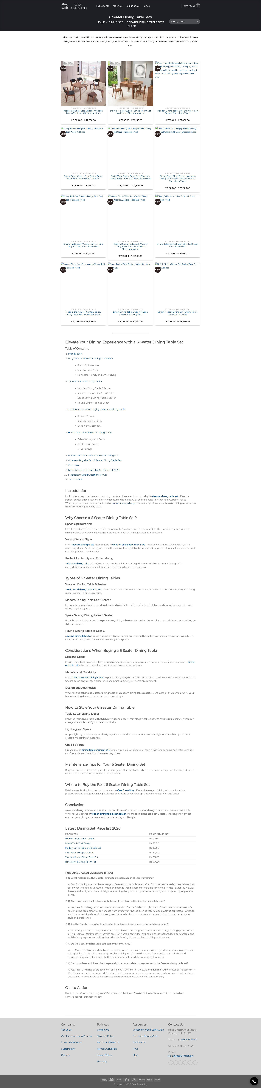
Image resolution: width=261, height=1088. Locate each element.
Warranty (102, 1061)
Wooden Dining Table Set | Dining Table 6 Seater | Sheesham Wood (177, 112)
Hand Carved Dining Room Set (80, 862)
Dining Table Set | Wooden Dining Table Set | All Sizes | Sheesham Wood (83, 245)
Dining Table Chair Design (78, 843)
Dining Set (115, 22)
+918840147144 (189, 1039)
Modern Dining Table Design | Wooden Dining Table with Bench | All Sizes (83, 112)
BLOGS (147, 6)
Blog (135, 1055)
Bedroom (118, 6)
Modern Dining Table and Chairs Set (83, 848)
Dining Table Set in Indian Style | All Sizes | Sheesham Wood (177, 245)
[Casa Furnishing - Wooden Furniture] (74, 6)
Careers (65, 1055)
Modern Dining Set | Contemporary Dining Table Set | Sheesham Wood (83, 313)
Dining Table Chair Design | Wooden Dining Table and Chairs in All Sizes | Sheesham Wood (178, 178)
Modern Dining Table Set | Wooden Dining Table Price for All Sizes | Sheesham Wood (130, 246)
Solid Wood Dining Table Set (79, 852)
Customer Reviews (71, 1042)
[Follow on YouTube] (195, 1062)
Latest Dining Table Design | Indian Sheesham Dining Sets (130, 313)
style (149, 37)
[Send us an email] (180, 1062)
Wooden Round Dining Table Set (81, 857)
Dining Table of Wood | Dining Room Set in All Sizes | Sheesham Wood (130, 112)
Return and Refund (108, 1042)
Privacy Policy (104, 1055)
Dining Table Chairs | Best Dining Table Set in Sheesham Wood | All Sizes (83, 177)
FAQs (135, 1049)
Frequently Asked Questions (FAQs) (87, 475)
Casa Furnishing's (97, 37)
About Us (66, 1030)
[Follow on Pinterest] (185, 1062)
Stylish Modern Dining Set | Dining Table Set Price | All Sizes (178, 313)
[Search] (93, 6)
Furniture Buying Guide (146, 1036)
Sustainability (68, 1049)
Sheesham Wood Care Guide (148, 1030)
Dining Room (133, 6)
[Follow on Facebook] (170, 1062)
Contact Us (103, 1030)
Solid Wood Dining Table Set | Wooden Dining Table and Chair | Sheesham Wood (130, 177)
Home (101, 22)
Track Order (139, 1042)
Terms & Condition (107, 1049)
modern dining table (83, 544)
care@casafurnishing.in (180, 1056)
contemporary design (124, 503)
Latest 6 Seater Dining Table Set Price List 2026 (93, 470)
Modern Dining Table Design (79, 838)
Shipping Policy (105, 1036)
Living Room (102, 6)
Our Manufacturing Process (76, 1036)
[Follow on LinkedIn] (190, 1062)
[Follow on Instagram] (175, 1062)
